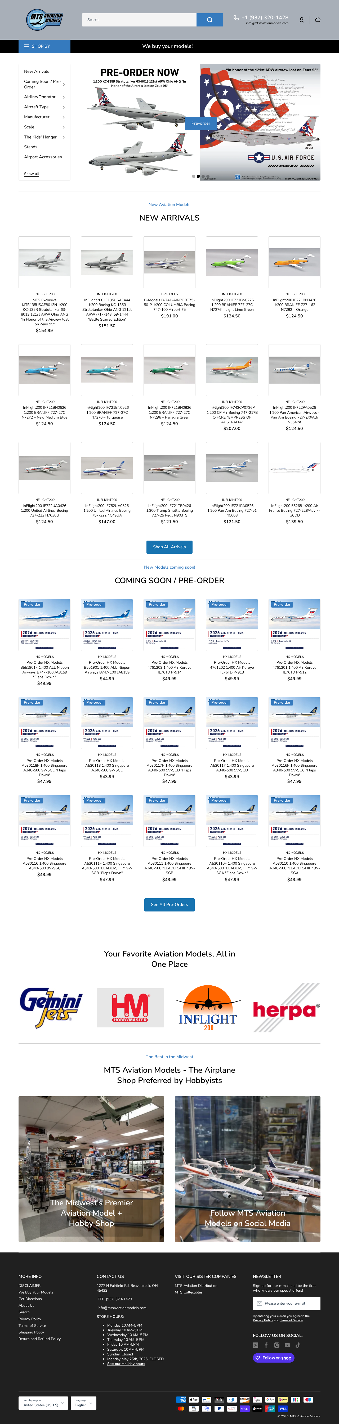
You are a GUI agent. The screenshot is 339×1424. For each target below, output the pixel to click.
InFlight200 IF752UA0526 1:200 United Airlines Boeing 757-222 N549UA (107, 511)
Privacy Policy (30, 1319)
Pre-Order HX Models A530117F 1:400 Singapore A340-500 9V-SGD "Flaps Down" (169, 768)
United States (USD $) (40, 1405)
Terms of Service (32, 1325)
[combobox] (152, 19)
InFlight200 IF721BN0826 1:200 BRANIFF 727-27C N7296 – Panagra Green (169, 412)
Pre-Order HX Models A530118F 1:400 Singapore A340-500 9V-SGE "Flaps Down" (44, 768)
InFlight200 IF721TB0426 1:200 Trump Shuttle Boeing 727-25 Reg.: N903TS (169, 511)
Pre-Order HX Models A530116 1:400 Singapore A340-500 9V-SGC (44, 863)
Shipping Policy (31, 1332)
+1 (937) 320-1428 (265, 17)
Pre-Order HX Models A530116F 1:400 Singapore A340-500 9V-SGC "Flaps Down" (294, 768)
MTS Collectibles (189, 1292)
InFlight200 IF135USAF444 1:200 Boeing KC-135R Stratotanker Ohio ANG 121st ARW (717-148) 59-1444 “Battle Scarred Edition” (107, 310)
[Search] (210, 19)
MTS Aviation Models (305, 1416)
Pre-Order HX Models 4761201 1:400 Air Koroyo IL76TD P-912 (294, 667)
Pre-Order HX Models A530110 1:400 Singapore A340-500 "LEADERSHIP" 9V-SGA (294, 866)
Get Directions (30, 1298)
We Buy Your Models (36, 1292)
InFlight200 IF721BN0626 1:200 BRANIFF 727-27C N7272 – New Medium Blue (44, 412)
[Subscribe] (313, 1303)
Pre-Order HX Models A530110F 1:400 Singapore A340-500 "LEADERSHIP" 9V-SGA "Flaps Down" (232, 866)
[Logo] (45, 20)
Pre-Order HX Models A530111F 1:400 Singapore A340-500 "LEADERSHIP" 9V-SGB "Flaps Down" (107, 866)
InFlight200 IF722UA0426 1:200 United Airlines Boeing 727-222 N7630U (44, 511)
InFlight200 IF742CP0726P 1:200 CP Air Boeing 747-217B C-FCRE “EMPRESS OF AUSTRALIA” (232, 415)
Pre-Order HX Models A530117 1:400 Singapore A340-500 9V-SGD (232, 765)
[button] (317, 20)
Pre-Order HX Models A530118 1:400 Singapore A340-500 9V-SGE (107, 765)
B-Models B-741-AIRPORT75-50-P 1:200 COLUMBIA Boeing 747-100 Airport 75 (169, 305)
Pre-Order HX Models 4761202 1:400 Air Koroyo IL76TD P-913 (232, 667)
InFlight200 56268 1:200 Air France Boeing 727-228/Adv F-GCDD (294, 511)
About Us (26, 1305)
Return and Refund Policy (40, 1338)
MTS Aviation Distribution (196, 1285)
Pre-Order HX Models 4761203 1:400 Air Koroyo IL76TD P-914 (169, 667)
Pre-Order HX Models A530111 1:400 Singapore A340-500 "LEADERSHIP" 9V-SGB (169, 866)
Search (24, 1312)
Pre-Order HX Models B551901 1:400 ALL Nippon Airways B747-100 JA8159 (107, 667)
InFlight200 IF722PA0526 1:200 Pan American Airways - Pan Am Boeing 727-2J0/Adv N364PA (294, 415)
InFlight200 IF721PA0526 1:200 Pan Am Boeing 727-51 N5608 (232, 511)
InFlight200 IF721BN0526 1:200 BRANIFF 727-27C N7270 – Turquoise (107, 412)
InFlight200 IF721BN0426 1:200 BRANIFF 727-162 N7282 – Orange (294, 305)
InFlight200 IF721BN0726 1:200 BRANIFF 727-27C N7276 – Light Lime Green (232, 305)
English (81, 1405)
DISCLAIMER (30, 1285)
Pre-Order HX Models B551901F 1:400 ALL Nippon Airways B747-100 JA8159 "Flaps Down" (44, 670)
